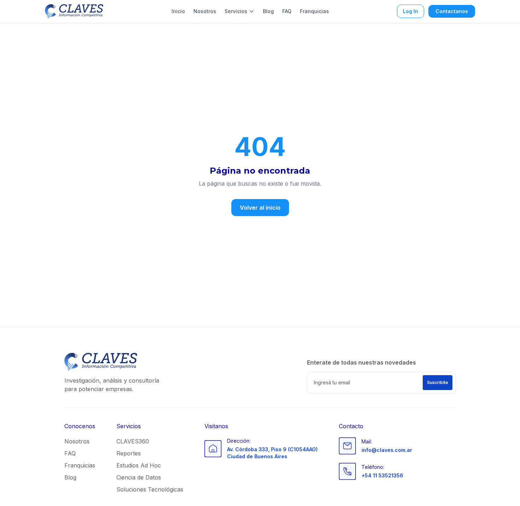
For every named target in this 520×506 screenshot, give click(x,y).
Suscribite (437, 382)
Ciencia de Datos (138, 477)
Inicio (178, 11)
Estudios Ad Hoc (138, 465)
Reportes (128, 453)
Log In (410, 11)
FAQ (286, 11)
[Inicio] (74, 11)
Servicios (236, 11)
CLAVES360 (132, 441)
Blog (268, 11)
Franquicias (314, 11)
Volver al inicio (260, 207)
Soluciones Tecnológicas (149, 489)
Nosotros (204, 11)
